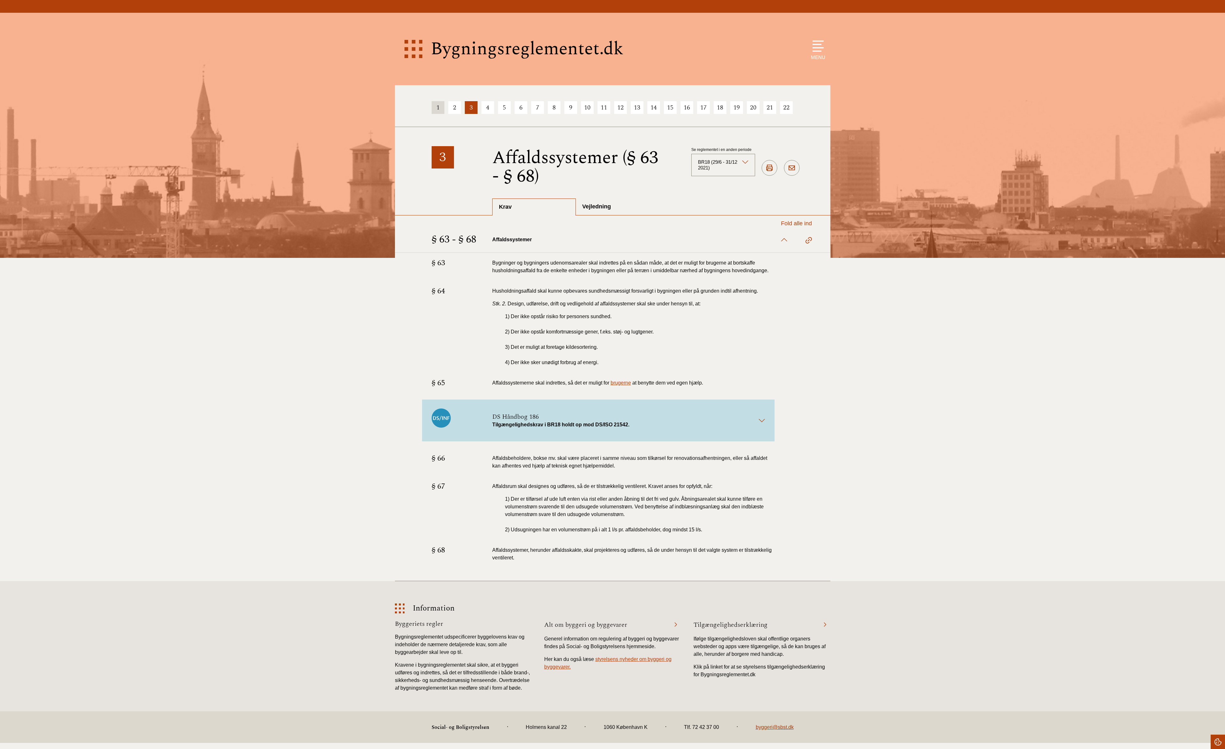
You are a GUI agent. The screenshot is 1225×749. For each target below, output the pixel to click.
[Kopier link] (809, 241)
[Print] (769, 168)
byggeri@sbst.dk (775, 727)
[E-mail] (792, 168)
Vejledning (596, 206)
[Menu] (816, 46)
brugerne (621, 383)
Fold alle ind (796, 223)
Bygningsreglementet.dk (527, 49)
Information (434, 608)
